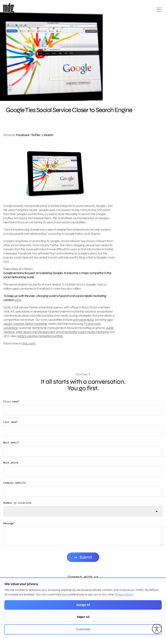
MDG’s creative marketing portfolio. (40, 336)
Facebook (22, 135)
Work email (11, 442)
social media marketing (93, 332)
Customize (83, 629)
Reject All (83, 617)
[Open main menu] (159, 11)
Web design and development (35, 332)
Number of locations (17, 503)
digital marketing (35, 324)
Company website (14, 482)
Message (9, 523)
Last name (10, 422)
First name (11, 401)
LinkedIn (47, 135)
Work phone (10, 462)
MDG (17, 300)
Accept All (83, 605)
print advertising (83, 320)
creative (18, 324)
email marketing (66, 332)
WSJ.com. (29, 343)
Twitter (35, 135)
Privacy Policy (124, 594)
